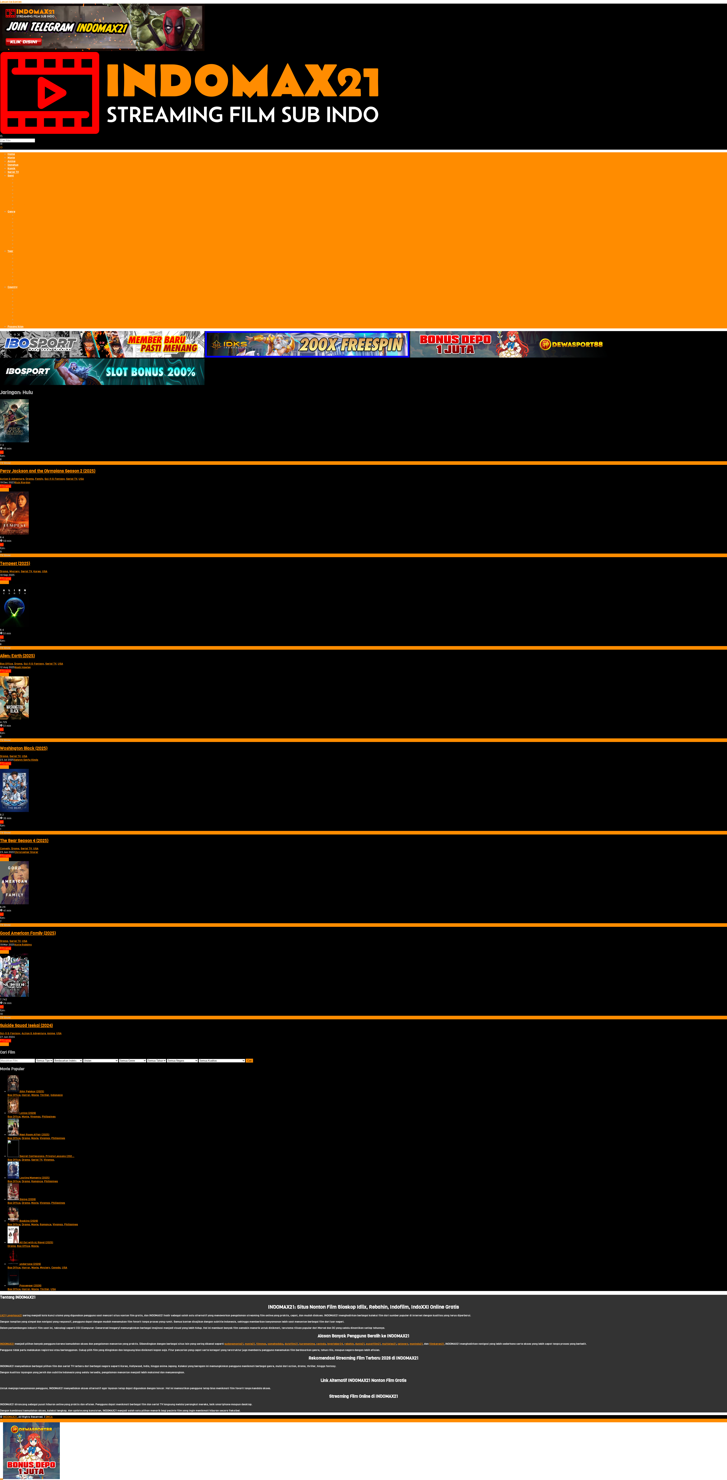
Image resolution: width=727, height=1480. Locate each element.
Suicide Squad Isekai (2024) (26, 1025)
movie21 (250, 1344)
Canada (56, 1267)
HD (2, 452)
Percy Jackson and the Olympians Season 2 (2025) (47, 471)
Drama (30, 479)
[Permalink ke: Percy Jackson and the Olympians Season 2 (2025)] (14, 441)
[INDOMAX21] (189, 133)
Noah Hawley (23, 667)
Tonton (4, 490)
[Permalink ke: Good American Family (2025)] (14, 903)
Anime (51, 1033)
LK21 (3, 1315)
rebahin (349, 1344)
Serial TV (71, 479)
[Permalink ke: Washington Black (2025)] (14, 718)
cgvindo (321, 1344)
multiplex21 (389, 1344)
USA (81, 479)
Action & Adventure (12, 479)
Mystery (14, 571)
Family (39, 479)
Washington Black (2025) (24, 748)
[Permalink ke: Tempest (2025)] (14, 534)
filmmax (261, 1344)
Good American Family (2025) (28, 933)
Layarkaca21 (14, 1315)
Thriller (44, 1095)
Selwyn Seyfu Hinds (26, 760)
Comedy (5, 848)
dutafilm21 (291, 1344)
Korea (37, 571)
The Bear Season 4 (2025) (24, 840)
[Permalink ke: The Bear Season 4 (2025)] (14, 811)
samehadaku (275, 1344)
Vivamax (35, 1116)
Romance (37, 1181)
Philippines (49, 1116)
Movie (35, 1095)
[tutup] (1, 1479)
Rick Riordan (22, 482)
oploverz (403, 1344)
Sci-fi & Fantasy (54, 479)
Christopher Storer (26, 852)
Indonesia (57, 1095)
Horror (26, 1095)
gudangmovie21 (233, 1344)
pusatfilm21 (373, 1344)
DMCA (49, 1417)
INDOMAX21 (7, 1344)
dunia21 (360, 1344)
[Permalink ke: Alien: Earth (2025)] (14, 626)
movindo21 (416, 1344)
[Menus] (1, 144)
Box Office (6, 664)
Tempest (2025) (15, 563)
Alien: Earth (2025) (17, 656)
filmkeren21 (436, 1344)
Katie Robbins (23, 944)
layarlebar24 (335, 1344)
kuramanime (307, 1344)
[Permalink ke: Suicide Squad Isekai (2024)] (14, 996)
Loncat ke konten (11, 2)
